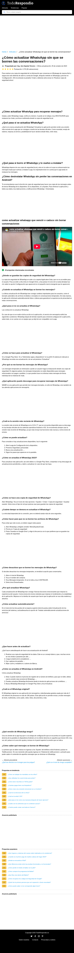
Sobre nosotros (24, 940)
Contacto (35, 940)
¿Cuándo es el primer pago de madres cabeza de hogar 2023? (27, 857)
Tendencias (15, 8)
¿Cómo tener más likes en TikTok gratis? (20, 781)
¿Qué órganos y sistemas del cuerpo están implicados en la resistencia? (30, 853)
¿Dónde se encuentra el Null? (17, 860)
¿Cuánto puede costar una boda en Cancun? (21, 807)
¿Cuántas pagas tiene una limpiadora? (20, 785)
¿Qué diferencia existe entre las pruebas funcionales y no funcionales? (29, 864)
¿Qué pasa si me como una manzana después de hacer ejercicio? (28, 800)
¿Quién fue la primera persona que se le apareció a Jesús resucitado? (29, 882)
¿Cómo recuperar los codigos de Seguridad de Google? (25, 878)
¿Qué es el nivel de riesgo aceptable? (59, 762)
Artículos (5, 8)
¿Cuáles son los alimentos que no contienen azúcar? (24, 803)
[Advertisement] (37, 31)
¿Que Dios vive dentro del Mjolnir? (18, 875)
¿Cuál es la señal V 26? (15, 796)
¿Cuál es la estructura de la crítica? (18, 792)
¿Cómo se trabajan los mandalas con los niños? (22, 774)
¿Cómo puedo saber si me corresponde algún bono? (24, 886)
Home (4, 52)
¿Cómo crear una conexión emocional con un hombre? (25, 789)
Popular (24, 8)
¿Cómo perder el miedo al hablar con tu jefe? (22, 868)
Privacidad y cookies (48, 940)
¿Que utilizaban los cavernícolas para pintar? (21, 778)
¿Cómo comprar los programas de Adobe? (21, 871)
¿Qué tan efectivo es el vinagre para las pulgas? (18, 762)
